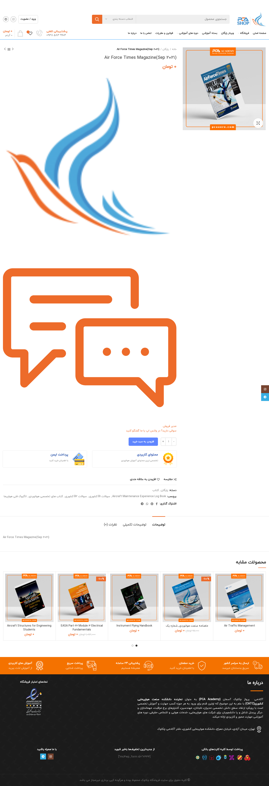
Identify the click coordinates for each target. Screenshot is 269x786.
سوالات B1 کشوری (99, 496)
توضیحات (158, 524)
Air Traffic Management (239, 626)
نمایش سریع (218, 597)
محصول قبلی (13, 49)
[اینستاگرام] (265, 389)
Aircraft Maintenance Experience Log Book (139, 496)
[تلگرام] (265, 397)
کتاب (155, 490)
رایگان (165, 49)
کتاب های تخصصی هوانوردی (46, 496)
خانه (174, 49)
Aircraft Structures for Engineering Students (29, 628)
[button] (218, 588)
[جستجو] (97, 19)
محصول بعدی (5, 49)
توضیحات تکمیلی (134, 524)
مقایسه (168, 479)
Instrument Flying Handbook (134, 626)
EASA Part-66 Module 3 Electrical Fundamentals (82, 628)
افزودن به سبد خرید (143, 441)
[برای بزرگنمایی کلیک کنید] (258, 123)
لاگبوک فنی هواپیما (15, 496)
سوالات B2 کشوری (76, 496)
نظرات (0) (110, 524)
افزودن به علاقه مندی (143, 479)
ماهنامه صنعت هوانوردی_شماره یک (187, 626)
